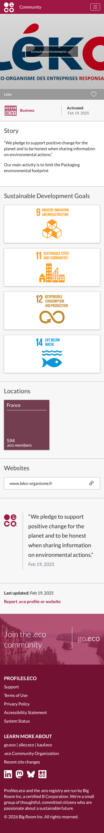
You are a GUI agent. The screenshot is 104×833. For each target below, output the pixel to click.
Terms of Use (15, 695)
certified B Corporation (47, 796)
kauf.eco (44, 744)
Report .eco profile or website (32, 601)
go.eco (10, 744)
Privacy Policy (17, 703)
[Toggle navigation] (95, 6)
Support (11, 686)
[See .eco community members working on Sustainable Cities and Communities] (52, 267)
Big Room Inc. (31, 816)
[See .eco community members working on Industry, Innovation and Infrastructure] (52, 224)
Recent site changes (22, 761)
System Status (17, 720)
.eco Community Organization (31, 753)
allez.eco (26, 744)
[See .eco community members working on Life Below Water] (52, 354)
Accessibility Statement (25, 712)
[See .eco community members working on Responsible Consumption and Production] (52, 311)
